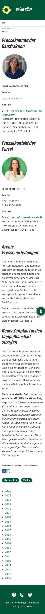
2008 (8, 569)
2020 (8, 517)
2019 (8, 521)
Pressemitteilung (30, 465)
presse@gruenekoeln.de (25, 217)
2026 (8, 491)
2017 (8, 530)
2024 (8, 500)
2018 (8, 526)
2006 (8, 578)
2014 (8, 543)
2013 (8, 547)
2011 (8, 556)
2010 (8, 560)
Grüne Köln (24, 9)
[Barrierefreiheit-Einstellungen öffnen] (41, 311)
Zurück (26, 480)
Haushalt (18, 465)
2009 (8, 565)
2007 (8, 574)
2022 (8, 508)
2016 (8, 534)
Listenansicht (10, 480)
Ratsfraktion (8, 28)
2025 (8, 495)
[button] (4, 471)
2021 (8, 513)
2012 (8, 552)
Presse (5, 31)
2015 (8, 539)
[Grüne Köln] (6, 9)
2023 (8, 504)
